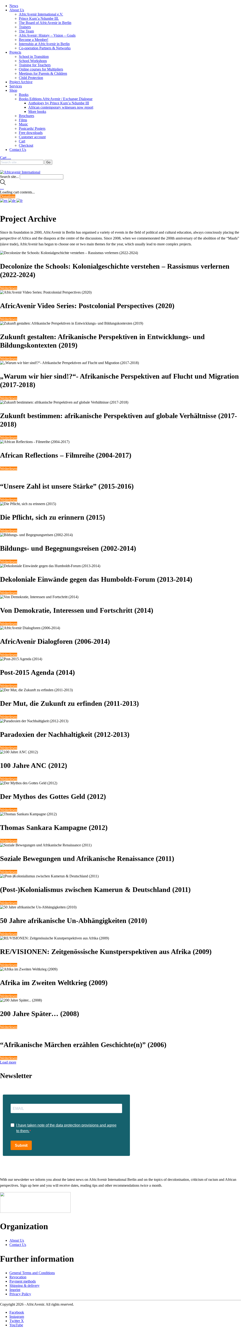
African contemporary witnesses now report (60, 107)
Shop (13, 90)
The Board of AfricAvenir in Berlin (45, 23)
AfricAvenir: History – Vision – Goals (47, 35)
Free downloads (31, 133)
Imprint (14, 1290)
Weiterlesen (8, 288)
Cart (22, 141)
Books (23, 95)
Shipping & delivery (24, 1286)
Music (23, 124)
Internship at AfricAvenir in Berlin (44, 44)
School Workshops (33, 61)
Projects (15, 52)
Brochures (26, 116)
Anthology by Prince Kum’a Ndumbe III (58, 103)
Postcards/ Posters (32, 128)
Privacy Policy (20, 1294)
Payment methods (22, 1281)
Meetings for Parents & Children (43, 73)
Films (23, 120)
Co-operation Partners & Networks (45, 48)
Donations (7, 196)
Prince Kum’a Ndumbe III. (39, 18)
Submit (21, 1145)
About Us (16, 10)
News (13, 6)
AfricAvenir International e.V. (41, 14)
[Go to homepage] (20, 172)
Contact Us (17, 150)
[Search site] (3, 184)
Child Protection (31, 78)
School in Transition (34, 57)
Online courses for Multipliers (41, 69)
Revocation (17, 1277)
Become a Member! (33, 40)
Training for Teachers (35, 65)
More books (37, 112)
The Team (26, 31)
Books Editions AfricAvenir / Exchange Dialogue (55, 99)
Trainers (25, 27)
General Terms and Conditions (32, 1273)
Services (15, 86)
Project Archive (20, 82)
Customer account (32, 137)
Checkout (26, 145)
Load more (8, 1062)
